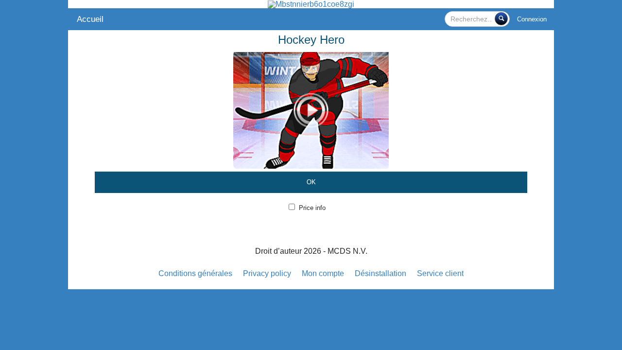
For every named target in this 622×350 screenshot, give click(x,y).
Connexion (532, 19)
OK (311, 182)
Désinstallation (380, 273)
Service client (440, 273)
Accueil (90, 19)
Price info (312, 207)
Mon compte (323, 273)
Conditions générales (195, 273)
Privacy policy (267, 273)
